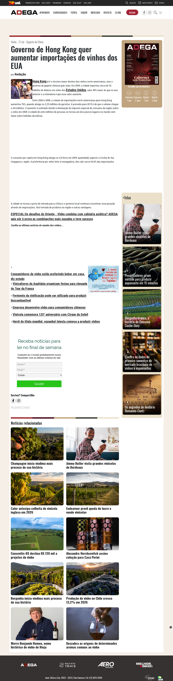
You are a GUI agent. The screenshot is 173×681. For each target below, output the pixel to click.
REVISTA (108, 12)
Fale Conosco (79, 677)
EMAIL (161, 3)
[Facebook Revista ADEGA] (144, 12)
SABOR (84, 12)
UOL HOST (46, 3)
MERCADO (95, 12)
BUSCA (133, 3)
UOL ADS (87, 3)
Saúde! (39, 384)
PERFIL (74, 12)
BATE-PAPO (147, 3)
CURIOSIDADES (60, 12)
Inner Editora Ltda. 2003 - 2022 (58, 677)
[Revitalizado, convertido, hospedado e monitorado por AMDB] (160, 678)
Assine (132, 12)
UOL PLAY (77, 3)
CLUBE (118, 12)
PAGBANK (57, 3)
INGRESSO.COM (32, 3)
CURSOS (67, 3)
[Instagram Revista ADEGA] (149, 12)
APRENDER (44, 12)
